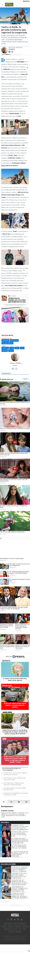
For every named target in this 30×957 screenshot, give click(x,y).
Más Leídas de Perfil (8, 864)
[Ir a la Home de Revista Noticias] (8, 4)
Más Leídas (5, 822)
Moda (16, 348)
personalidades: (7, 338)
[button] (27, 67)
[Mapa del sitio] (22, 919)
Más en (9, 657)
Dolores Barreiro (7, 343)
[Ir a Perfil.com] (26, 1)
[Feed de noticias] (18, 919)
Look (11, 348)
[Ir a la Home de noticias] (15, 915)
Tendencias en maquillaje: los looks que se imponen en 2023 (17, 300)
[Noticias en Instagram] (8, 919)
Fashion (4, 350)
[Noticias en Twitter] (15, 919)
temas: (4, 346)
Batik (22, 348)
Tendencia (5, 348)
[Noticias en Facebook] (11, 919)
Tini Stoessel (14, 340)
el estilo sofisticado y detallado (14, 77)
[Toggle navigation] (2, 5)
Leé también (13, 296)
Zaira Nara (5, 340)
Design (11, 350)
